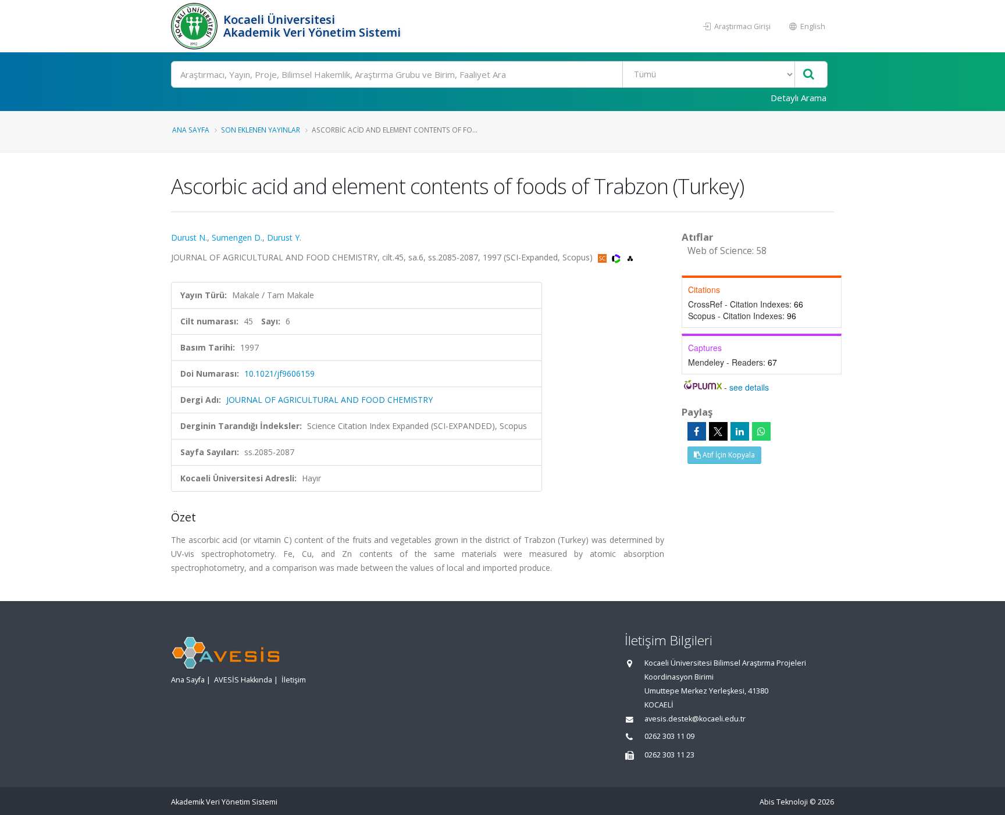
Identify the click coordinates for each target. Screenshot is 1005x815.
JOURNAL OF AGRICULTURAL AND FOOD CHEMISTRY (329, 399)
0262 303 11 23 (669, 755)
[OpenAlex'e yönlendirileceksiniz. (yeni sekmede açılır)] (630, 257)
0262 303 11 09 (669, 736)
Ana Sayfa (190, 129)
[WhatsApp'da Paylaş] (761, 431)
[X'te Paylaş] (718, 431)
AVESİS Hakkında (243, 680)
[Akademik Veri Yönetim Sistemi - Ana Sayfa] (195, 26)
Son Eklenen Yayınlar (260, 129)
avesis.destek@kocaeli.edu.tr (695, 719)
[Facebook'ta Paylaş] (696, 431)
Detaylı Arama (798, 97)
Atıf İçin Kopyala (728, 455)
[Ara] (809, 75)
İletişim (293, 680)
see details (749, 387)
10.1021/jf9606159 (279, 373)
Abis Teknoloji (784, 802)
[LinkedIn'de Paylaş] (739, 431)
